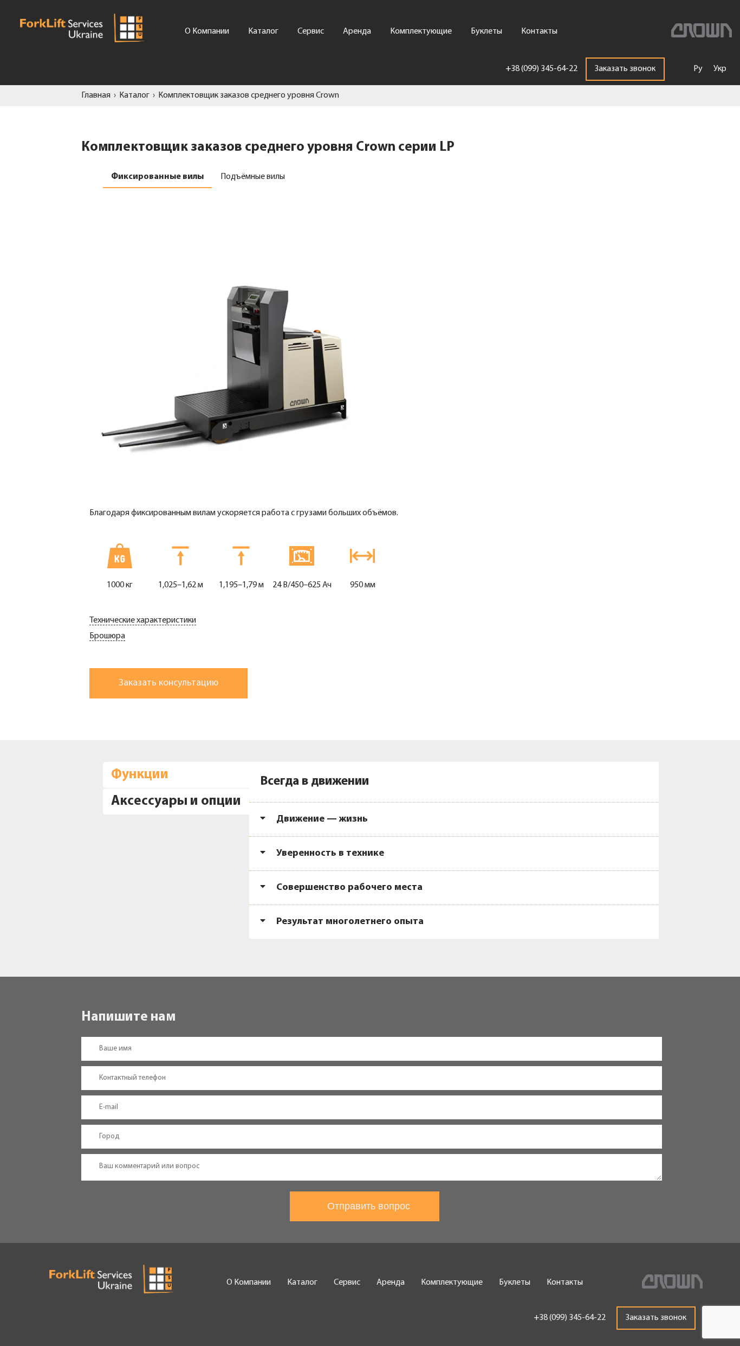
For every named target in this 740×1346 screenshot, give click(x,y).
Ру (698, 69)
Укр (719, 69)
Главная (96, 95)
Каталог (134, 95)
